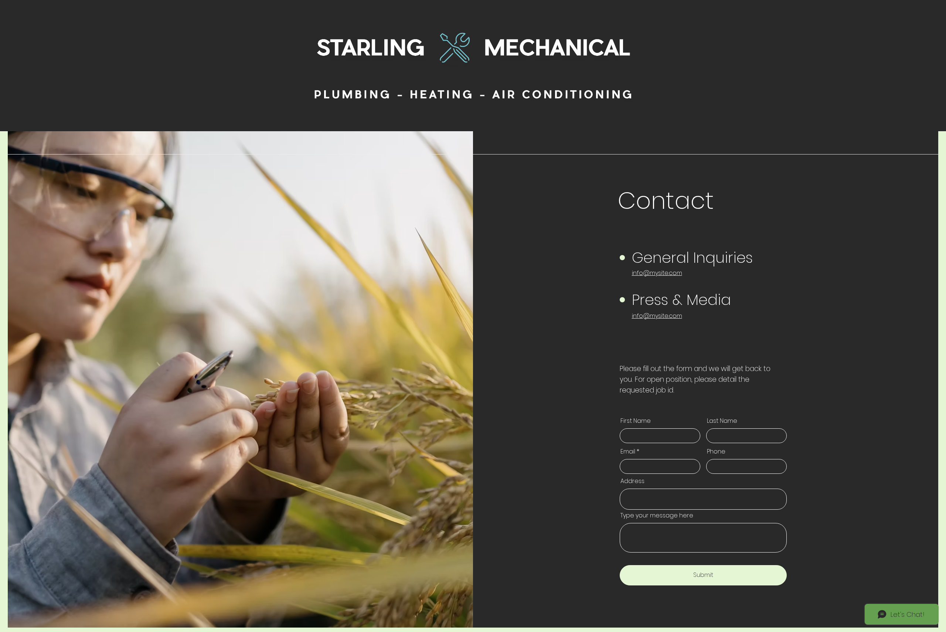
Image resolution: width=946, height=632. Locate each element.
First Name (635, 421)
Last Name (722, 421)
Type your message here (656, 516)
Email (627, 452)
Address (632, 481)
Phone (716, 452)
